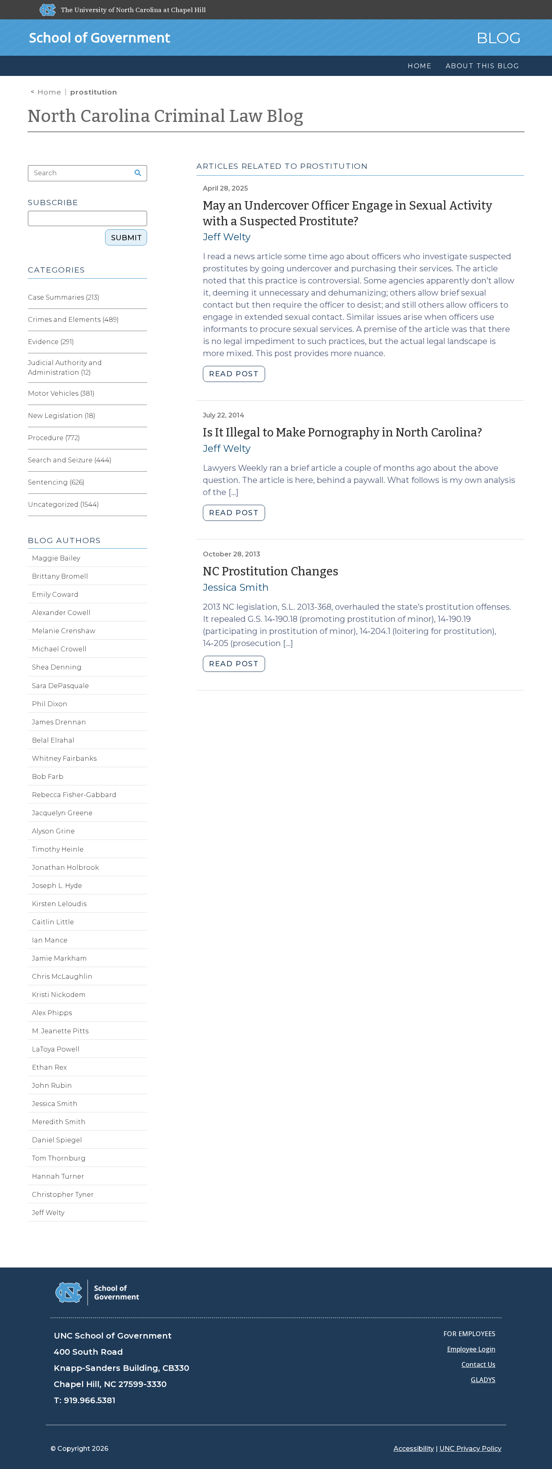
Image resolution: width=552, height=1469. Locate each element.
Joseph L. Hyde (57, 886)
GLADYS (483, 1379)
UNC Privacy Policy (470, 1448)
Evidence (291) (51, 342)
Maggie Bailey (56, 558)
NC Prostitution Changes (270, 572)
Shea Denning (57, 667)
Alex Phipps (52, 1013)
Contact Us (478, 1364)
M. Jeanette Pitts (60, 1031)
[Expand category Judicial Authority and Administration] (140, 368)
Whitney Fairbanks (64, 758)
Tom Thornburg (59, 1158)
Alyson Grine (53, 831)
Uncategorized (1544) (63, 504)
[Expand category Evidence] (140, 342)
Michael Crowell (59, 649)
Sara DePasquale (60, 686)
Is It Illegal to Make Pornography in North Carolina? (342, 433)
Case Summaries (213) (63, 297)
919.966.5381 (89, 1400)
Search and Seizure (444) (70, 460)
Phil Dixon (49, 704)
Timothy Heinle (58, 849)
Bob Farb (47, 777)
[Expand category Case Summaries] (140, 297)
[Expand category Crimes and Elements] (140, 320)
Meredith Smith (59, 1122)
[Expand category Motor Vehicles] (140, 394)
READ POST (234, 373)
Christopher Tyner (63, 1194)
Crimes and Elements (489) (73, 319)
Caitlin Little (53, 922)
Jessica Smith (236, 587)
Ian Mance (49, 940)
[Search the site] (135, 173)
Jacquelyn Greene (62, 813)
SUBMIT (126, 237)
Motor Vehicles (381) (61, 393)
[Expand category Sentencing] (140, 482)
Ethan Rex (49, 1067)
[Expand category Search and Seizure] (140, 460)
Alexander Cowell (61, 613)
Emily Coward (55, 594)
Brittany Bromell (60, 576)
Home (49, 92)
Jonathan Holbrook (65, 867)
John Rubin (52, 1085)
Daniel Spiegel (57, 1140)
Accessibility (414, 1448)
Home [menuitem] (420, 66)
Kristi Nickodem (59, 995)
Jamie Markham (59, 958)
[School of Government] (97, 1292)
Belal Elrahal (53, 740)
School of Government (99, 37)
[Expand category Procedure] (140, 438)
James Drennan (59, 722)
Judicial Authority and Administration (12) (65, 367)
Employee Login (471, 1349)
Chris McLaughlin (62, 976)
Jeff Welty (227, 237)
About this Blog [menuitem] (483, 66)
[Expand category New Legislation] (140, 416)
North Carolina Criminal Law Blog (165, 116)
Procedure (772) (54, 438)
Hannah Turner (58, 1176)
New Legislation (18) (61, 416)
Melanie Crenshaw (63, 631)
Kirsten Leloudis (59, 904)
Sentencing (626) (56, 482)
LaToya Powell (56, 1049)
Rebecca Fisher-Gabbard (74, 795)
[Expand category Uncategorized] (140, 505)
